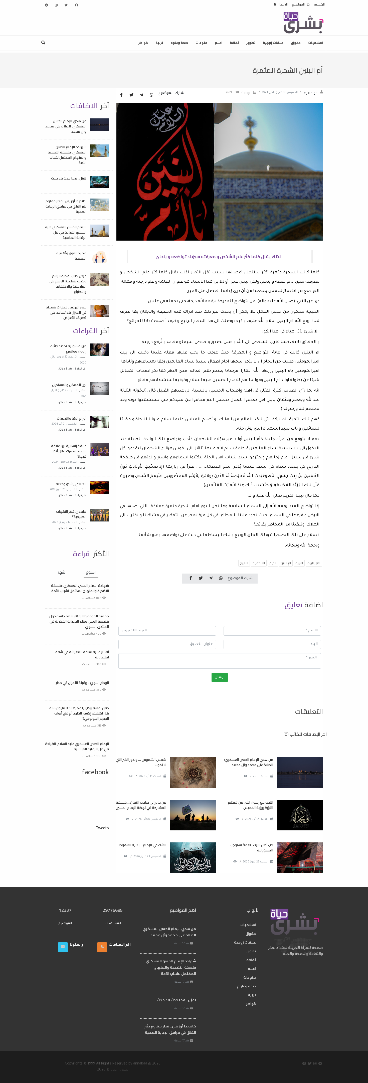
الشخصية (259, 563)
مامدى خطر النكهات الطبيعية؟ (71, 514)
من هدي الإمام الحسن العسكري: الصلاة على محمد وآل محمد (248, 762)
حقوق (296, 43)
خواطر (143, 43)
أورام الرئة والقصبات (71, 418)
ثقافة (234, 43)
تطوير (250, 43)
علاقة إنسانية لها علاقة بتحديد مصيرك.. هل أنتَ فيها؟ (68, 451)
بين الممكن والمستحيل (69, 385)
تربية (159, 43)
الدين (272, 563)
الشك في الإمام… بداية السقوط (142, 845)
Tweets (102, 827)
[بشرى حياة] (304, 22)
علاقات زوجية (273, 43)
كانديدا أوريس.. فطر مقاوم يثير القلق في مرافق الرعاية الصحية (66, 206)
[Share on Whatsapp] (151, 95)
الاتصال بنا (281, 4)
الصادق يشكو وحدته (71, 484)
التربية (299, 563)
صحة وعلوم (179, 43)
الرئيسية (319, 4)
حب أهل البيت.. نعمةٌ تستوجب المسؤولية (251, 847)
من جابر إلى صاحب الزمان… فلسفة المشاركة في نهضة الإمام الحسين (141, 805)
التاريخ (244, 563)
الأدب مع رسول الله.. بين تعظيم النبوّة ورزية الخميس (250, 805)
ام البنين (286, 563)
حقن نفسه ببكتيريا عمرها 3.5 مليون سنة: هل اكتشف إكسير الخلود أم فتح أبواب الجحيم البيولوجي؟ (79, 713)
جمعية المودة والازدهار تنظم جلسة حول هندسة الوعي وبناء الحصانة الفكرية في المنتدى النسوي (79, 621)
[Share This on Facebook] (121, 95)
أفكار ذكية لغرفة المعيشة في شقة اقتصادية (82, 654)
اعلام (218, 43)
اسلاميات (315, 43)
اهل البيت (313, 563)
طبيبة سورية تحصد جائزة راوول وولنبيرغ (68, 348)
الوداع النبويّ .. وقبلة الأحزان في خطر (82, 682)
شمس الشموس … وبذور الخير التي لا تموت (141, 762)
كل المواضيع (301, 4)
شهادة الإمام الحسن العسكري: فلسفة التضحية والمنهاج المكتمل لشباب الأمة (67, 155)
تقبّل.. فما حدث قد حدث (68, 178)
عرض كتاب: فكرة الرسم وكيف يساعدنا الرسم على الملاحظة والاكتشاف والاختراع (67, 284)
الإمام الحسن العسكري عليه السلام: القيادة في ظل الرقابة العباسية (65, 232)
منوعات (201, 43)
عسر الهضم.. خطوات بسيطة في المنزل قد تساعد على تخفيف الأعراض (66, 312)
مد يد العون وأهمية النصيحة (71, 256)
